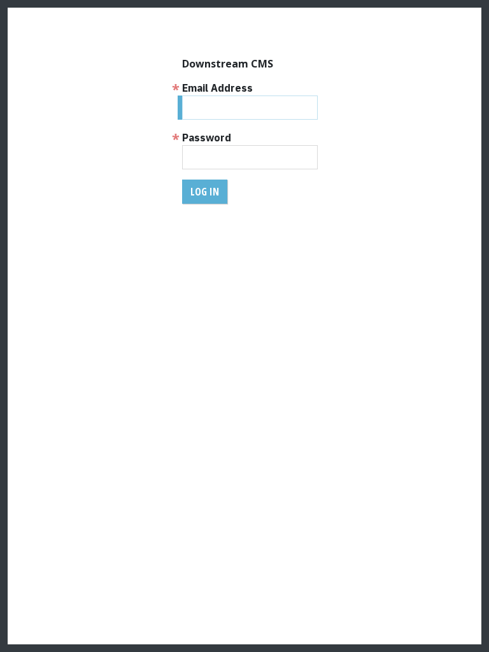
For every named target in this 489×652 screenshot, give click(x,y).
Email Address (217, 88)
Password (206, 137)
